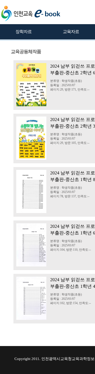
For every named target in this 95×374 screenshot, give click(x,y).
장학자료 (23, 31)
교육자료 (71, 31)
